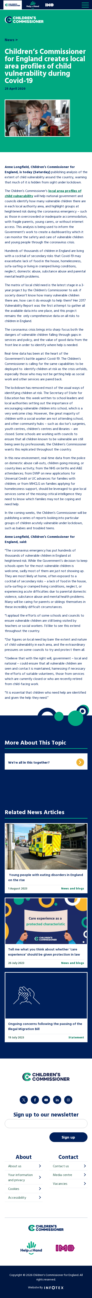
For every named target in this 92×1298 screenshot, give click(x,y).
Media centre (62, 1174)
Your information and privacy (20, 1177)
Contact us (61, 1166)
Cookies (13, 1188)
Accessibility (17, 1197)
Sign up (68, 1137)
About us (14, 1166)
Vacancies (60, 1183)
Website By (35, 1287)
